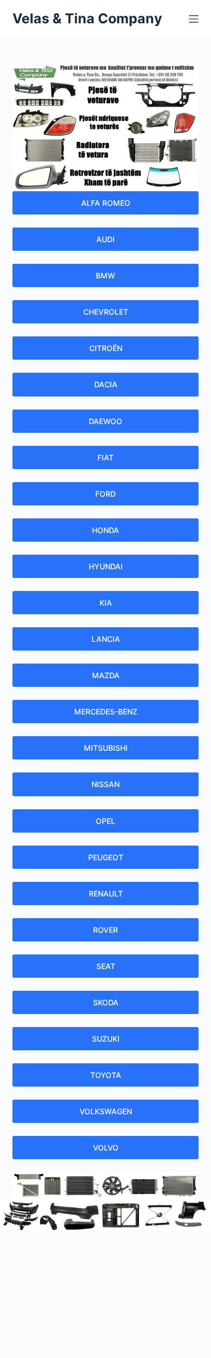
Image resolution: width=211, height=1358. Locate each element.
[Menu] (194, 19)
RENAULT (106, 893)
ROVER (105, 929)
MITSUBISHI (106, 747)
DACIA (105, 384)
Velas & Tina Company (87, 18)
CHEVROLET (105, 311)
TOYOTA (105, 1075)
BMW (105, 275)
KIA (106, 602)
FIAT (105, 457)
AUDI (105, 239)
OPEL (105, 821)
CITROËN (105, 348)
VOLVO (105, 1147)
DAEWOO (105, 421)
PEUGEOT (105, 857)
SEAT (105, 966)
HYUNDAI (106, 566)
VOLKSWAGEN (106, 1111)
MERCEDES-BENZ (105, 711)
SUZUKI (106, 1038)
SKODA (105, 1002)
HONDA (105, 530)
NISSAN (105, 784)
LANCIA (105, 639)
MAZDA (106, 675)
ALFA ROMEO (105, 202)
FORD (105, 493)
